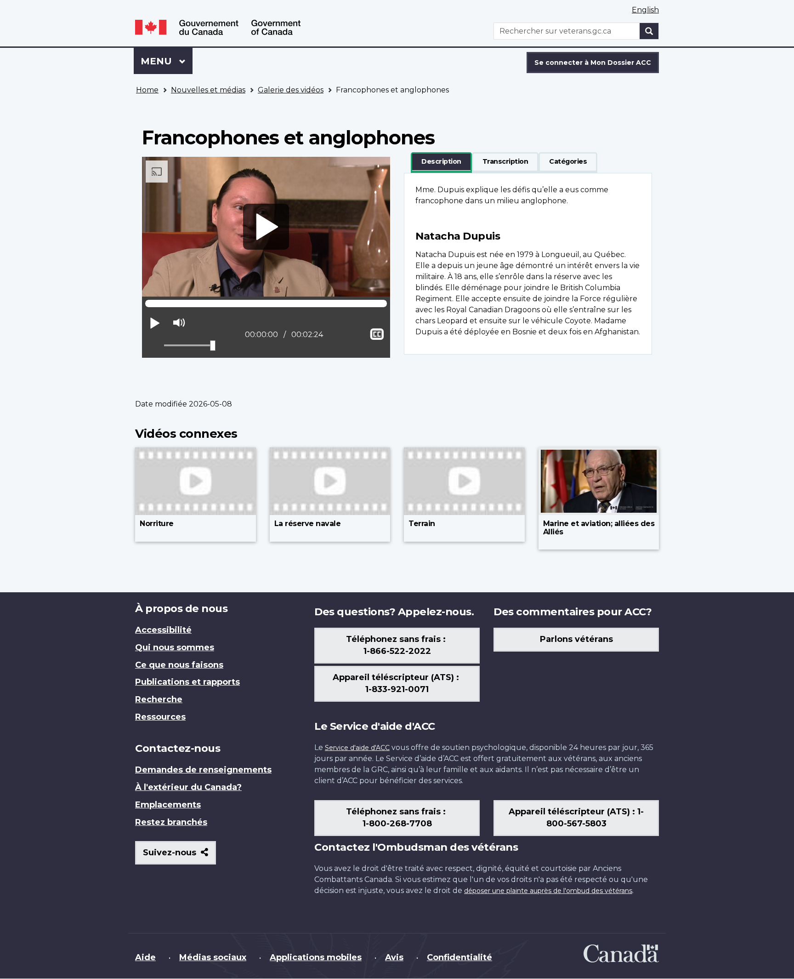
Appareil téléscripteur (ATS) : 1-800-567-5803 (576, 818)
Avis (394, 957)
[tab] (441, 162)
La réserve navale (307, 523)
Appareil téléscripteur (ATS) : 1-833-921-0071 (397, 683)
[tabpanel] (528, 264)
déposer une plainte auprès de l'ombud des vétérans (548, 891)
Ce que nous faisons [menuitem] (179, 665)
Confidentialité (459, 957)
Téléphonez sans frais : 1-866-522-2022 (397, 645)
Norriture (157, 523)
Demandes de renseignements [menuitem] (203, 770)
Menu (167, 61)
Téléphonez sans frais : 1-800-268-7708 (397, 818)
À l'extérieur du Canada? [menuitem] (188, 787)
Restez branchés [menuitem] (171, 822)
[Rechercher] (649, 31)
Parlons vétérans (576, 639)
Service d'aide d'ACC (357, 748)
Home (147, 90)
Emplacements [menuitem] (168, 805)
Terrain (421, 523)
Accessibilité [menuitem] (163, 630)
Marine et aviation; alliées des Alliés (599, 527)
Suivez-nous (179, 856)
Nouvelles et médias (208, 90)
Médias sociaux (212, 957)
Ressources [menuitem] (160, 717)
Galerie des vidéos (290, 90)
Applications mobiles (316, 957)
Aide (145, 957)
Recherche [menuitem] (158, 699)
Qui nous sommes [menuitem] (174, 647)
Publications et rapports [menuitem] (187, 682)
